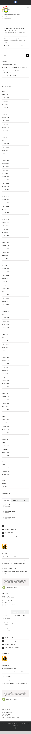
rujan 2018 (5, 229)
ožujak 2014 (5, 337)
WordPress (16, 725)
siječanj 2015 (6, 321)
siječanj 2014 (6, 340)
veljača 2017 (6, 268)
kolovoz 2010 (6, 409)
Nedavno (15, 500)
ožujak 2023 (5, 157)
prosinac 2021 (6, 183)
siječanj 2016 (6, 294)
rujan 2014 (5, 331)
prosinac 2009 (6, 432)
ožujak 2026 (5, 104)
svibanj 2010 (6, 419)
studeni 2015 (6, 301)
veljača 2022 (6, 176)
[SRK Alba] (4, 547)
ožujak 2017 (5, 265)
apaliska (7, 32)
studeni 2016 (6, 278)
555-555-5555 (9, 600)
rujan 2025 (5, 124)
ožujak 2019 (5, 209)
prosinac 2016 (6, 275)
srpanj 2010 (5, 413)
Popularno (6, 500)
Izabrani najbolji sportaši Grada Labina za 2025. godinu (15, 67)
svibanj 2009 (6, 446)
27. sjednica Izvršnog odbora (9, 511)
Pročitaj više (6, 45)
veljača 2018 (6, 242)
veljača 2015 (6, 317)
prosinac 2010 (6, 400)
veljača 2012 (6, 377)
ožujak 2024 (5, 140)
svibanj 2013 (6, 354)
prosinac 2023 (6, 147)
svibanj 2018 (6, 235)
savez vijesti (6, 468)
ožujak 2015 (5, 314)
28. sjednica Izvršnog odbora (9, 517)
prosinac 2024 (6, 137)
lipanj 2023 (5, 153)
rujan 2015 (5, 308)
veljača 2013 (6, 357)
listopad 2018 (6, 226)
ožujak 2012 (5, 373)
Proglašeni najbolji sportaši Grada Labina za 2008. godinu (14, 505)
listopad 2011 (6, 390)
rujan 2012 (5, 367)
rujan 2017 (5, 258)
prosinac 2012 (6, 363)
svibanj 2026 (6, 97)
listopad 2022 (6, 166)
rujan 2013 (5, 347)
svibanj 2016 (6, 288)
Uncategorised (6, 471)
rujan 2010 (5, 406)
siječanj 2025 (6, 134)
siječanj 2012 (6, 380)
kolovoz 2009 (6, 439)
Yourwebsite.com (15, 605)
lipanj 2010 (5, 416)
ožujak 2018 (5, 239)
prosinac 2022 (6, 163)
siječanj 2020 (6, 203)
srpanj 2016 (5, 285)
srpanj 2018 (5, 232)
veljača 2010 (6, 426)
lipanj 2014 (5, 334)
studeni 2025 (6, 117)
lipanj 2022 (5, 170)
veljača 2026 (6, 107)
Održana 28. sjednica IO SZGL (10, 75)
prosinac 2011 (6, 383)
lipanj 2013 (5, 350)
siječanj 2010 (6, 429)
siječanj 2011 (6, 396)
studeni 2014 (6, 327)
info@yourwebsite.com (10, 604)
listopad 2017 (6, 255)
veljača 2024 (6, 143)
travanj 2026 (6, 101)
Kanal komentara (7, 490)
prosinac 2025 (6, 114)
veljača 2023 (6, 160)
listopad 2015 (6, 304)
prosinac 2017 (6, 249)
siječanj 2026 (6, 111)
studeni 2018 (6, 222)
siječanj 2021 (6, 193)
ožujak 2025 (5, 130)
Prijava (4, 483)
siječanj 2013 (6, 360)
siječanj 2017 (6, 272)
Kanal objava (6, 486)
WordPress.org (6, 493)
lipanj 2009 (5, 442)
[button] (15, 526)
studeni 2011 (6, 386)
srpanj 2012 (5, 370)
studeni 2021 (6, 186)
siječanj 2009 (6, 455)
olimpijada (5, 464)
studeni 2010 (6, 403)
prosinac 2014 (6, 324)
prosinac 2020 (6, 196)
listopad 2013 (6, 344)
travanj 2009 (6, 449)
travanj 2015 (6, 311)
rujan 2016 (5, 281)
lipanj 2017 (5, 262)
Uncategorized (6, 474)
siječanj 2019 (6, 216)
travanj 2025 (6, 127)
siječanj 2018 (6, 245)
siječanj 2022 (6, 180)
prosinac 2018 (6, 219)
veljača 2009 (6, 452)
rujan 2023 (5, 150)
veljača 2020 (6, 199)
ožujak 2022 (5, 173)
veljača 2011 (6, 393)
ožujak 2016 (5, 291)
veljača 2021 (6, 189)
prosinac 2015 (6, 298)
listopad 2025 (6, 120)
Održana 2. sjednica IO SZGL (9, 64)
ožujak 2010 (5, 423)
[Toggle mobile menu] (28, 7)
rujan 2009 (5, 436)
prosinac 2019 (6, 206)
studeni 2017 (6, 252)
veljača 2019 (6, 212)
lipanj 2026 (5, 94)
